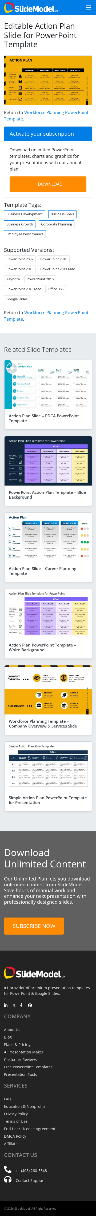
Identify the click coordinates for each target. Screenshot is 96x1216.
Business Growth (19, 224)
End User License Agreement (29, 1128)
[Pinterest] (30, 1006)
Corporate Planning (56, 224)
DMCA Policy (15, 1136)
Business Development (24, 214)
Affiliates (11, 1143)
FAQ (7, 1098)
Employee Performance (24, 234)
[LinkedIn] (6, 1006)
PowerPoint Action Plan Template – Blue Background (47, 495)
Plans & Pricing (17, 1044)
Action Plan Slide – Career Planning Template (42, 571)
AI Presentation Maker (23, 1052)
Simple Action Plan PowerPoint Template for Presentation (48, 800)
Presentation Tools (20, 1074)
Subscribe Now (34, 926)
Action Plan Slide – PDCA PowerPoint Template (44, 418)
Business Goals (62, 214)
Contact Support (30, 1180)
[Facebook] (22, 1006)
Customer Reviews (20, 1059)
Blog (8, 1037)
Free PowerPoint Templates (28, 1066)
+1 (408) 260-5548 (31, 1170)
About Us (12, 1029)
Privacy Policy (16, 1113)
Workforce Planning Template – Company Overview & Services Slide (43, 723)
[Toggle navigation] (86, 7)
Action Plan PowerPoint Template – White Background (42, 647)
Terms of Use (15, 1121)
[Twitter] (14, 1006)
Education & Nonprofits (25, 1106)
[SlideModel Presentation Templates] (32, 7)
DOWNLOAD (50, 184)
